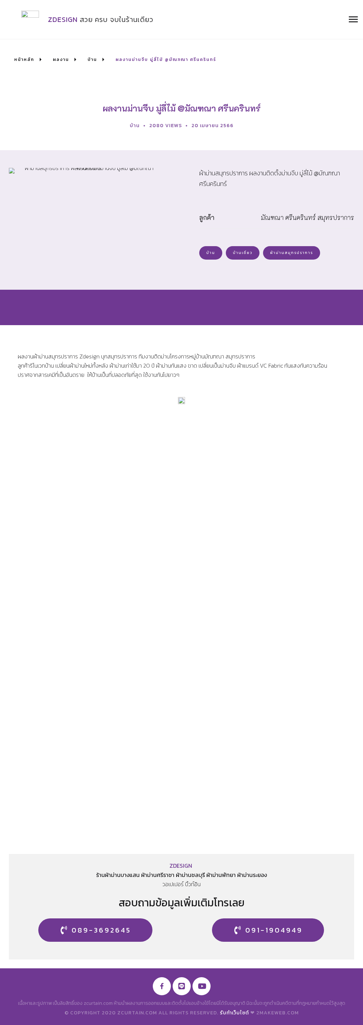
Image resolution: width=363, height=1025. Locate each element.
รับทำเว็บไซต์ (234, 1012)
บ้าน (135, 125)
